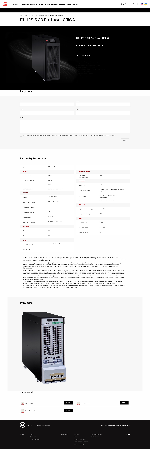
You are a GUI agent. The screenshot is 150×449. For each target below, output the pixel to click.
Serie (31, 434)
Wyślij (124, 140)
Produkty (16, 4)
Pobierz (68, 402)
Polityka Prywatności (79, 444)
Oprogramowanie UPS (43, 4)
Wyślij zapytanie (72, 4)
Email (21, 109)
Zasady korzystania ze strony (81, 442)
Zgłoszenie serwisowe (58, 4)
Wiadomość (23, 118)
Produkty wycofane (35, 439)
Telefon (78, 109)
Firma (77, 101)
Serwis (32, 4)
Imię (21, 101)
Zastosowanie (33, 437)
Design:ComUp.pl (46, 425)
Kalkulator (25, 4)
